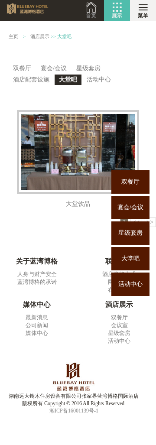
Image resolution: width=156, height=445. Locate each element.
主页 (13, 36)
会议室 (119, 325)
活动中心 (130, 284)
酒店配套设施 (31, 79)
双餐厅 (130, 182)
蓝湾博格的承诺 (37, 282)
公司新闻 (37, 325)
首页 (91, 16)
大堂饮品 (78, 204)
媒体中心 (37, 333)
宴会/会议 (130, 207)
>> (149, 222)
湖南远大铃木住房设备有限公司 (28, 10)
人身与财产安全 (37, 274)
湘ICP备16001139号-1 (73, 411)
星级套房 (130, 233)
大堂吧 (130, 258)
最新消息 (37, 317)
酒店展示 (39, 36)
